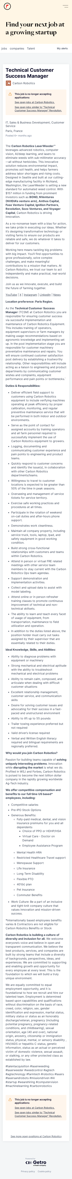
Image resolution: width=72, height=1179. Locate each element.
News (57, 294)
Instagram (30, 294)
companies (17, 48)
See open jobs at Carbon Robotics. (35, 102)
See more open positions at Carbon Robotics (36, 1136)
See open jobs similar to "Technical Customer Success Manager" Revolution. (38, 109)
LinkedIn (45, 294)
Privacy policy (28, 1171)
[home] (7, 6)
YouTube (11, 294)
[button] (65, 6)
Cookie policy (44, 1171)
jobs (4, 48)
